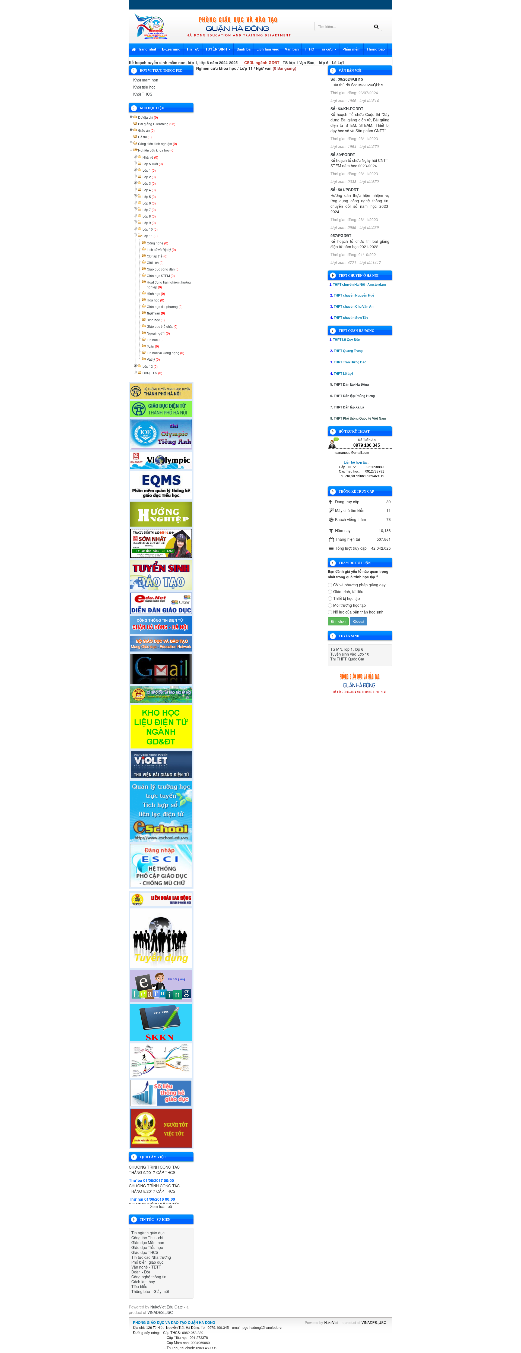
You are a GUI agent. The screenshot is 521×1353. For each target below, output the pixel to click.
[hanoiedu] (161, 693)
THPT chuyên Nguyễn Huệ (354, 295)
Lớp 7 (149, 209)
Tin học (155, 339)
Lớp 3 (149, 183)
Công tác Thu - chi (147, 1237)
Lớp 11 (150, 235)
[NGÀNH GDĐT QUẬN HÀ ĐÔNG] (151, 25)
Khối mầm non (145, 80)
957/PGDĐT (341, 235)
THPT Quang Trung (348, 351)
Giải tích (155, 262)
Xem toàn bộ (161, 1206)
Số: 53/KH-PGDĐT (347, 108)
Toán (153, 346)
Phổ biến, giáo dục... (149, 1262)
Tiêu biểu (139, 1286)
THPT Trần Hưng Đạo (350, 362)
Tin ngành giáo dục (147, 1232)
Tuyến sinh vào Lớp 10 (349, 654)
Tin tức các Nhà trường (151, 1257)
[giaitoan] (161, 459)
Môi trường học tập (349, 605)
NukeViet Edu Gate (166, 1307)
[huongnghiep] (161, 513)
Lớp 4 (149, 189)
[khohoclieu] (161, 726)
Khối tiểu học (144, 87)
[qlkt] (161, 1127)
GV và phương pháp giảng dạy (359, 584)
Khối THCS (142, 94)
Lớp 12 (150, 366)
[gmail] (161, 668)
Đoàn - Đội (140, 1271)
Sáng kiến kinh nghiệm (157, 143)
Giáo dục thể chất (162, 326)
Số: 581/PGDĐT (345, 189)
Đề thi (145, 136)
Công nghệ (157, 243)
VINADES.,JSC (160, 1312)
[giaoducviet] (161, 602)
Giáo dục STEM (161, 275)
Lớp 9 (149, 222)
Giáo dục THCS (144, 1252)
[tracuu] (161, 542)
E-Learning (171, 49)
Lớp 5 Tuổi (152, 163)
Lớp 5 (149, 196)
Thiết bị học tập (346, 598)
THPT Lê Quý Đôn (346, 340)
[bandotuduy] (161, 1059)
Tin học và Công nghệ (165, 352)
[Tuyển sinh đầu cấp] (161, 390)
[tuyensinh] (161, 574)
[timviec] (161, 937)
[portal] (161, 624)
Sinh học (156, 319)
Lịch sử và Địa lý (161, 249)
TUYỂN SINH (216, 49)
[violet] (161, 764)
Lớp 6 (149, 203)
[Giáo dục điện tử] (161, 408)
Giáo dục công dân (163, 269)
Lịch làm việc (267, 49)
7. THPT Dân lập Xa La (347, 407)
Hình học (156, 293)
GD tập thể (157, 256)
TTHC (309, 49)
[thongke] (161, 1092)
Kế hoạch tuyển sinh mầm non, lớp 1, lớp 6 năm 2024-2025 (183, 62)
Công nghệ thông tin (148, 1276)
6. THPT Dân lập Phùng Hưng (352, 396)
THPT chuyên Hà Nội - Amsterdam (359, 285)
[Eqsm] (161, 484)
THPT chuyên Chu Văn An (353, 307)
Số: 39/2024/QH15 (347, 79)
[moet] (161, 643)
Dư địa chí (148, 117)
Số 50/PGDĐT (343, 154)
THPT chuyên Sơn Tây (351, 318)
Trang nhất (146, 49)
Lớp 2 (149, 176)
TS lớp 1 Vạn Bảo (298, 62)
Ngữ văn (156, 313)
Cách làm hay (143, 1281)
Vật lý (153, 359)
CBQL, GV (152, 372)
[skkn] (161, 1022)
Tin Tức (192, 49)
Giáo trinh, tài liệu (348, 591)
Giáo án (146, 130)
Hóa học (155, 300)
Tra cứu (327, 49)
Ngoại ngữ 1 (158, 333)
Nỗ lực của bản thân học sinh (358, 612)
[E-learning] (161, 985)
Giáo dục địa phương (165, 306)
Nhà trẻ (150, 157)
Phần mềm (351, 49)
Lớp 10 (150, 229)
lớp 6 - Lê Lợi (331, 62)
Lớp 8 (149, 216)
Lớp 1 (149, 170)
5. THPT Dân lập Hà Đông (349, 384)
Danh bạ (243, 49)
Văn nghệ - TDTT (146, 1266)
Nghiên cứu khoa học (156, 150)
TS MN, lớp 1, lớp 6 (346, 649)
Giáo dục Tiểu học (147, 1247)
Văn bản (292, 49)
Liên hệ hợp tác (356, 462)
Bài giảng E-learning (156, 123)
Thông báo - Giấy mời (150, 1291)
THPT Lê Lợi (343, 374)
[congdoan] (161, 898)
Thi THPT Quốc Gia (347, 658)
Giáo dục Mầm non (147, 1242)
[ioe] (161, 433)
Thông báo (376, 49)
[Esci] (161, 865)
